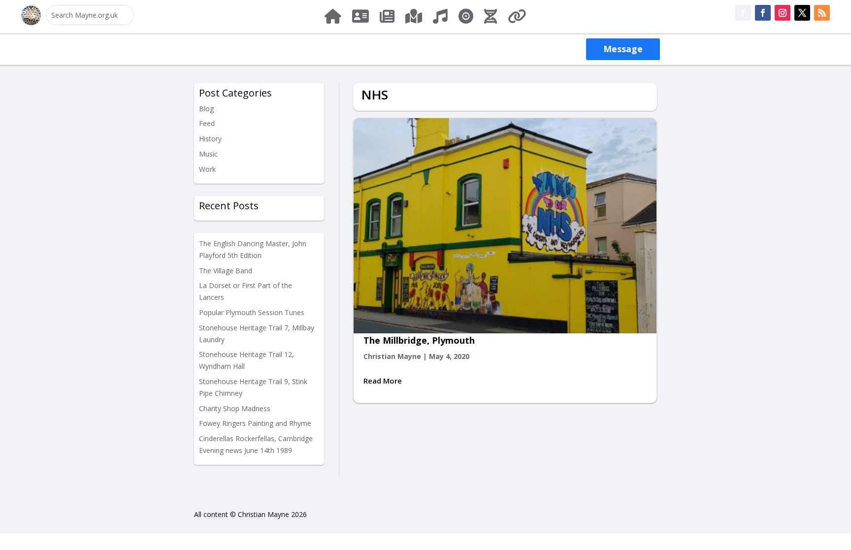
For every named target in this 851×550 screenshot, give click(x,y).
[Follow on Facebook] (743, 13)
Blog (206, 108)
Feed (207, 123)
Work (207, 169)
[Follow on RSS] (822, 13)
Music (208, 154)
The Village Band (225, 270)
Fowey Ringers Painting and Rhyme (255, 423)
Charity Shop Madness (234, 408)
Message (623, 49)
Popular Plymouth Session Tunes (251, 312)
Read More (382, 381)
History (210, 138)
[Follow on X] (802, 13)
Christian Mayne (392, 356)
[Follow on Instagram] (782, 13)
